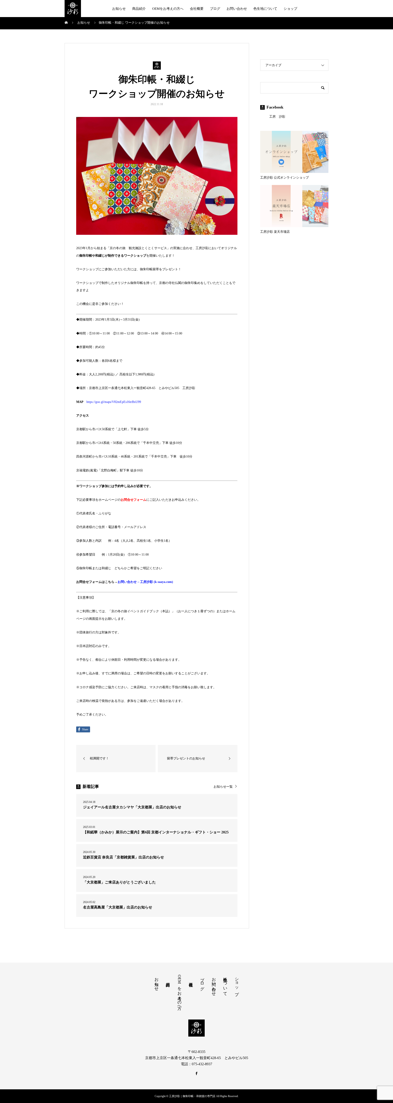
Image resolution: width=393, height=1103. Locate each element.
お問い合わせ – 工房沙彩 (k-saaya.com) (145, 582)
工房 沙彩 (277, 116)
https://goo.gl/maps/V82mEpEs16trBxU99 (113, 402)
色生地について (265, 8)
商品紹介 (139, 8)
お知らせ (119, 8)
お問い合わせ (237, 8)
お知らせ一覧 (223, 786)
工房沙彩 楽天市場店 (275, 231)
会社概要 (197, 8)
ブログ (215, 8)
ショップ (290, 8)
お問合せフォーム (133, 499)
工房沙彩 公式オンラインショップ (284, 177)
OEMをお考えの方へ (168, 8)
